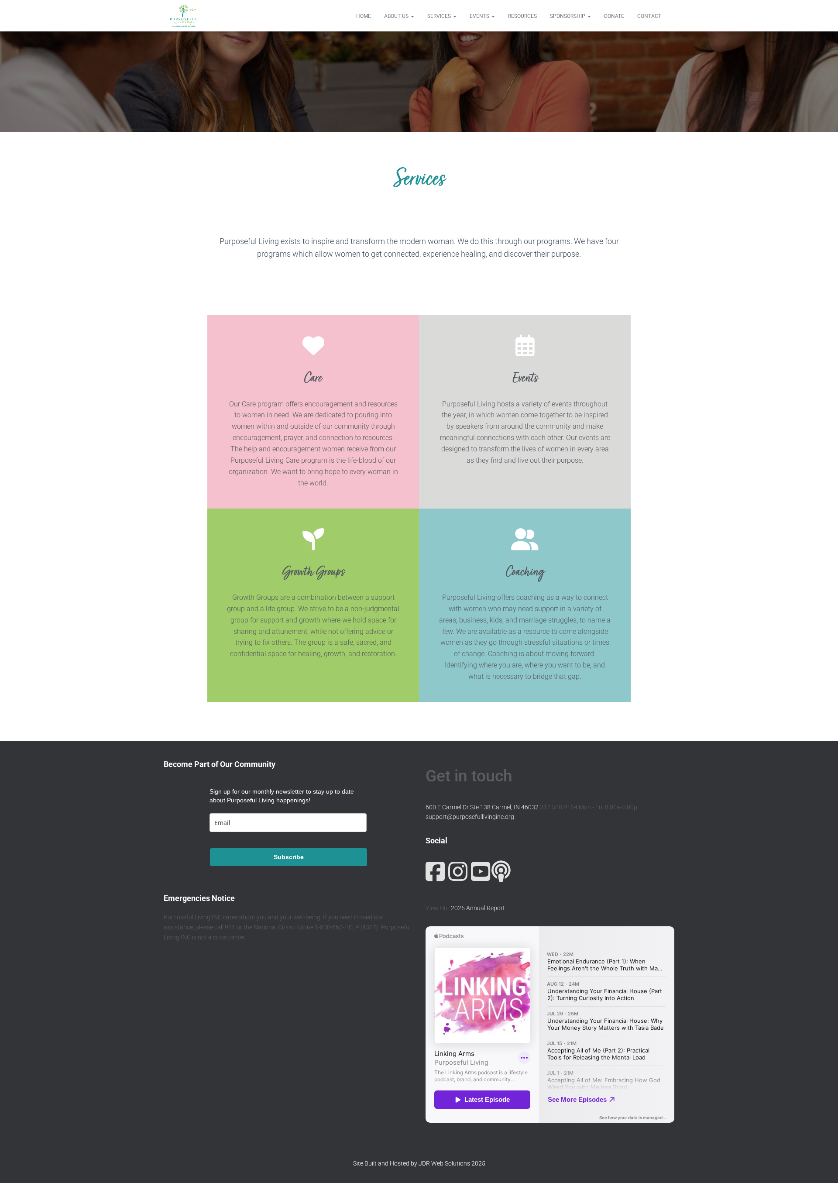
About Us (397, 16)
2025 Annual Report (478, 907)
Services (439, 16)
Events (480, 16)
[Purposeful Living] (183, 16)
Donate (614, 16)
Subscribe (289, 856)
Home (363, 16)
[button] (412, 16)
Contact (649, 16)
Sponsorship (568, 16)
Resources (522, 16)
